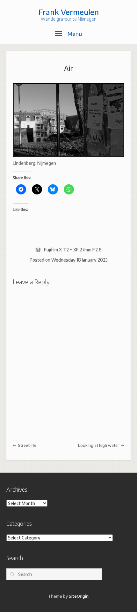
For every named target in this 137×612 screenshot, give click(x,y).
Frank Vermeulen (69, 12)
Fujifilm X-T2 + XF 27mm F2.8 (73, 249)
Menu (74, 33)
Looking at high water (99, 445)
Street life (26, 445)
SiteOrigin (79, 596)
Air (68, 68)
